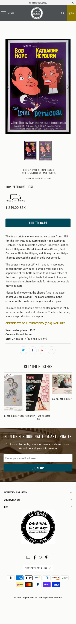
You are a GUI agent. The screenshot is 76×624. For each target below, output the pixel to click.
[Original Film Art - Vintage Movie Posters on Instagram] (41, 558)
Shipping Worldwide (38, 2)
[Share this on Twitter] (23, 350)
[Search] (63, 13)
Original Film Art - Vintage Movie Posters (42, 597)
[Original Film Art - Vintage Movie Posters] (37, 13)
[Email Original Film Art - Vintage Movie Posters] (28, 558)
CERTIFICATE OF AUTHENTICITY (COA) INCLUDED (35, 323)
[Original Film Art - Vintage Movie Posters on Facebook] (34, 558)
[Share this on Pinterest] (42, 350)
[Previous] (8, 87)
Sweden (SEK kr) (36, 568)
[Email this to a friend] (51, 350)
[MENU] (2, 13)
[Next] (68, 87)
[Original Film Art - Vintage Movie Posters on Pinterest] (47, 558)
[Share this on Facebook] (33, 350)
